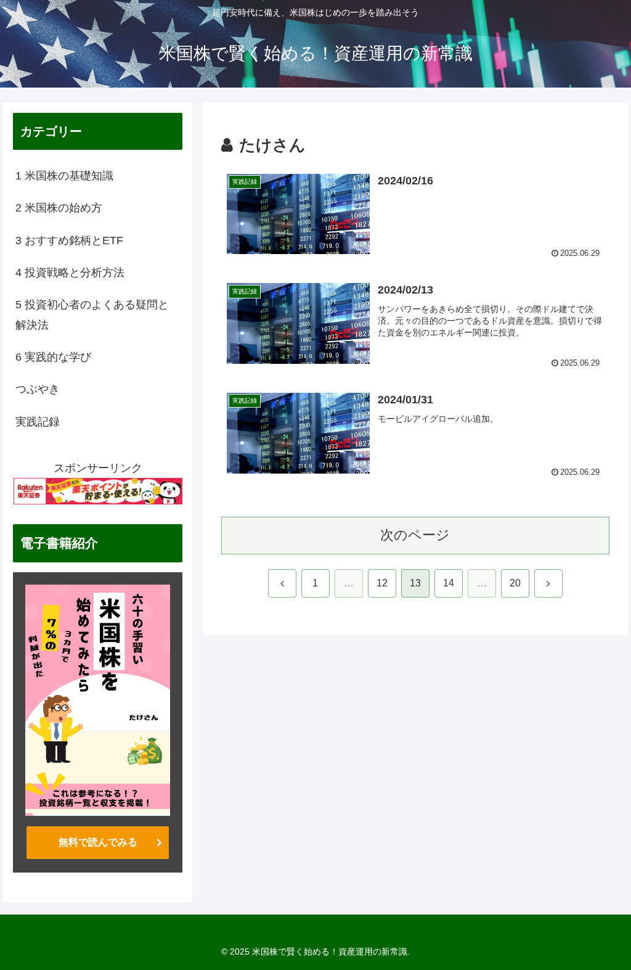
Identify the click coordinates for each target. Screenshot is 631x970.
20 (515, 583)
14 (448, 583)
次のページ (415, 535)
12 (382, 583)
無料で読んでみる (98, 842)
